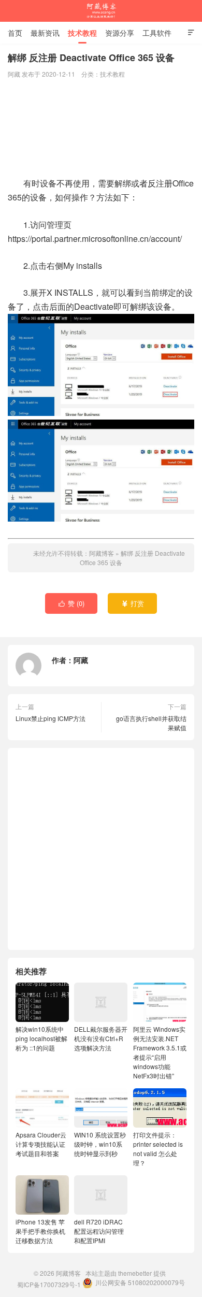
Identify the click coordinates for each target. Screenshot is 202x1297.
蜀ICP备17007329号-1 (49, 1284)
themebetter (135, 1273)
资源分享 (119, 32)
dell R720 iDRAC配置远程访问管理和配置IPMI (99, 1231)
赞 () (72, 603)
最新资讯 (45, 32)
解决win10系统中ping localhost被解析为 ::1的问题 (41, 1038)
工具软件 (156, 32)
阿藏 (81, 660)
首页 (15, 32)
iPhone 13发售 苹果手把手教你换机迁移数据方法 (40, 1231)
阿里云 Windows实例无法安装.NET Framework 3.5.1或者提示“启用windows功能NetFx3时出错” (159, 1052)
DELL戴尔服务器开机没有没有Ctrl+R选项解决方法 (100, 1038)
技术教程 (82, 32)
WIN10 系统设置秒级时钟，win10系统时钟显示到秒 (100, 1144)
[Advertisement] (101, 128)
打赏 (133, 603)
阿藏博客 (101, 11)
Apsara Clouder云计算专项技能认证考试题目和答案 (41, 1144)
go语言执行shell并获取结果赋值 (151, 723)
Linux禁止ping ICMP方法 (50, 718)
